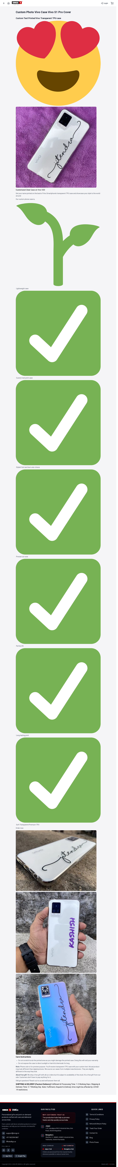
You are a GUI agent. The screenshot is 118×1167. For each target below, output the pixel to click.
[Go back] (4, 3)
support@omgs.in (12, 1133)
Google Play (21, 1156)
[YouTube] (13, 1150)
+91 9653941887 (12, 1137)
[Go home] (8, 3)
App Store (8, 1156)
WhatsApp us (11, 1141)
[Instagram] (4, 1150)
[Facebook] (8, 1150)
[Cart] (112, 3)
